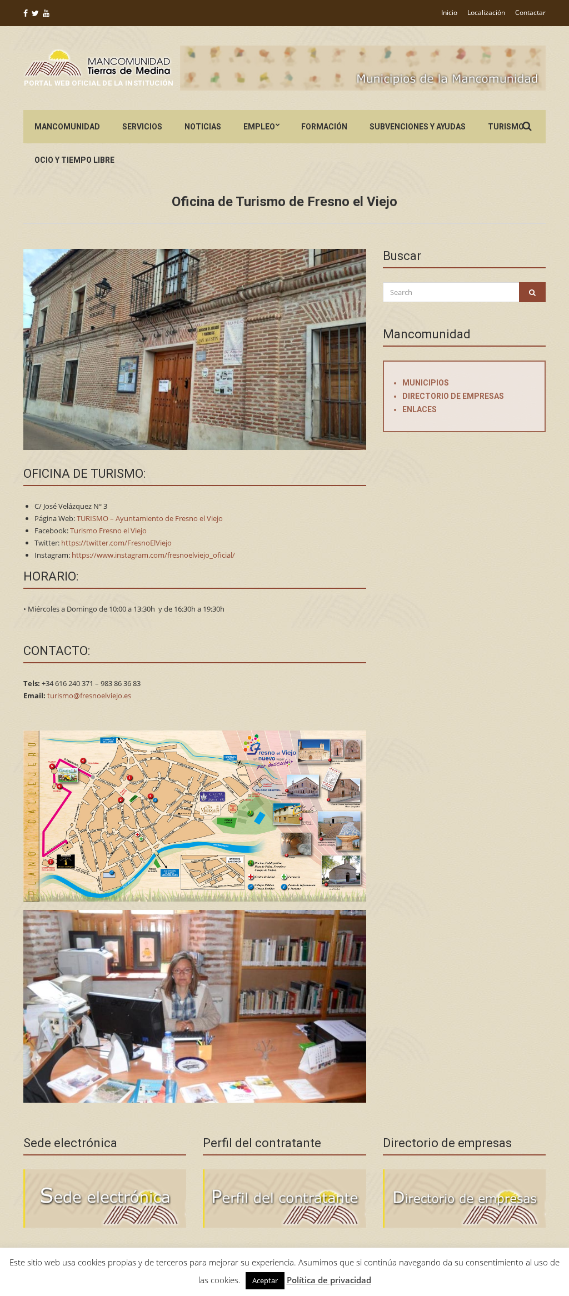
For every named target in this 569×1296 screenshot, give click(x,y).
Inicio (449, 12)
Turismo (506, 126)
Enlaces (419, 409)
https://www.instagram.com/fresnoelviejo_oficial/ (153, 555)
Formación (324, 126)
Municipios (425, 382)
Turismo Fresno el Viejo (108, 531)
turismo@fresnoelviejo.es (89, 695)
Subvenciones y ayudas (418, 126)
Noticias (202, 126)
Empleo (259, 126)
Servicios (142, 126)
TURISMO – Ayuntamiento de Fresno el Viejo (150, 518)
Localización (486, 12)
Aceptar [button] (265, 1280)
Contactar (530, 12)
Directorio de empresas (453, 396)
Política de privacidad (329, 1279)
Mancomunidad (67, 126)
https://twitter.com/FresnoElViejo (116, 543)
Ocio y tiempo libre (74, 160)
